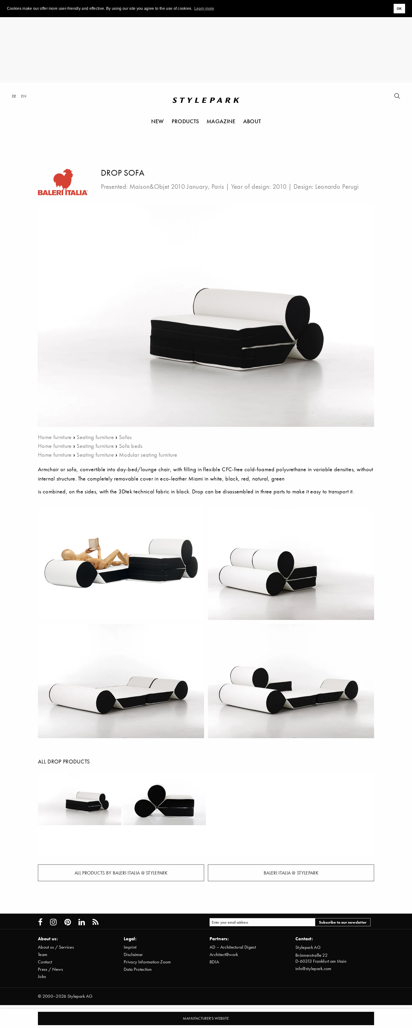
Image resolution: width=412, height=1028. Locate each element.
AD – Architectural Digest (233, 947)
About (252, 121)
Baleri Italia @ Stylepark (291, 873)
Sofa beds (131, 445)
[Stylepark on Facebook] (40, 922)
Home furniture (55, 437)
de (14, 96)
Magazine (221, 121)
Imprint (130, 947)
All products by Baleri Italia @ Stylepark (121, 873)
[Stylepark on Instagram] (53, 922)
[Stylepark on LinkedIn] (82, 922)
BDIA (214, 962)
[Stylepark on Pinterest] (68, 922)
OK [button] (399, 8)
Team (42, 954)
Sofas (125, 437)
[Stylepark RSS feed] (95, 922)
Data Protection (138, 969)
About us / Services (56, 947)
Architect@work (224, 954)
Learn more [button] (204, 8)
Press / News (50, 969)
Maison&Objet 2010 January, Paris (176, 186)
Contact (45, 962)
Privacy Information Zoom (147, 962)
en (23, 96)
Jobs (42, 976)
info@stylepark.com (313, 968)
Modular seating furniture (148, 454)
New (157, 121)
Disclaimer (133, 954)
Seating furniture (95, 437)
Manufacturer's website (206, 1018)
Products (185, 121)
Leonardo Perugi (337, 186)
